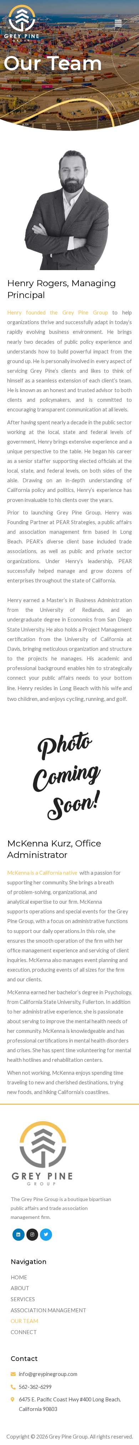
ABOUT (20, 1288)
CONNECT (24, 1332)
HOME (19, 1277)
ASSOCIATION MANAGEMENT (48, 1310)
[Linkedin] (18, 1235)
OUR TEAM (24, 1321)
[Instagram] (32, 1235)
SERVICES (23, 1299)
